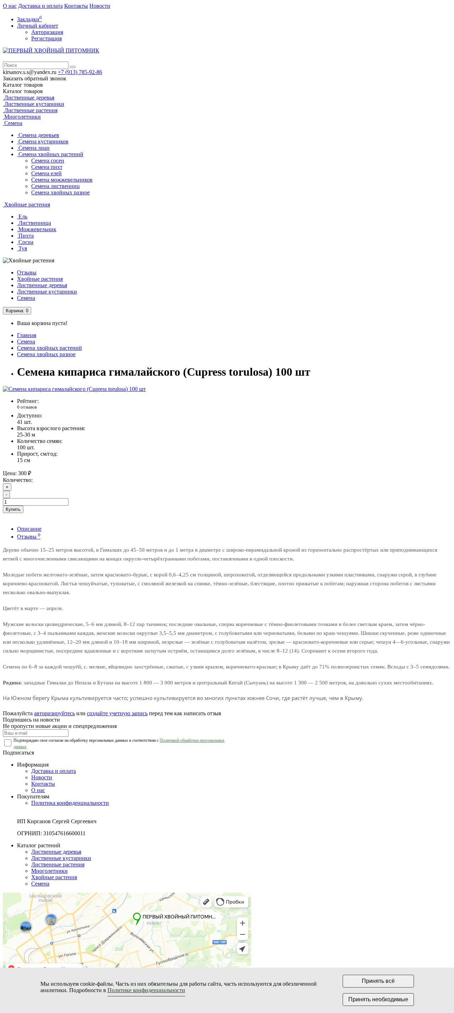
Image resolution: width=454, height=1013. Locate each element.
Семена (12, 123)
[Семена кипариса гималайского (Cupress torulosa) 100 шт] (74, 389)
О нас (10, 6)
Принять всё (378, 981)
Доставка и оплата (40, 6)
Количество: (18, 480)
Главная (26, 335)
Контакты (76, 6)
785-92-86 (80, 72)
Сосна (25, 242)
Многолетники (22, 117)
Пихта (25, 236)
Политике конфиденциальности (146, 990)
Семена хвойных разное (60, 192)
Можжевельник (36, 229)
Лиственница (34, 223)
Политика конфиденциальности (70, 803)
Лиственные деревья (28, 98)
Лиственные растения (30, 110)
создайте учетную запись (117, 713)
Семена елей (46, 173)
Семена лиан (33, 148)
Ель (22, 217)
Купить (13, 509)
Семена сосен (47, 161)
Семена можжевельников (62, 180)
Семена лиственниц (55, 186)
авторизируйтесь (54, 713)
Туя (22, 248)
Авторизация (47, 32)
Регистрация (46, 38)
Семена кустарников (42, 141)
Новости (99, 6)
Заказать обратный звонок (34, 78)
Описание (29, 529)
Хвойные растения (26, 204)
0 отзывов (27, 407)
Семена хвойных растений (50, 154)
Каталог (23, 91)
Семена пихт (46, 167)
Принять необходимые (378, 999)
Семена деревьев (38, 135)
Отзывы (27, 272)
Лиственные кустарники (33, 104)
